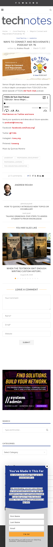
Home (5, 31)
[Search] (50, 10)
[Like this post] (30, 176)
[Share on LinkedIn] (40, 176)
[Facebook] (15, 3)
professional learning (13, 162)
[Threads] (37, 3)
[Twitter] (19, 3)
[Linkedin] (26, 3)
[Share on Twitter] (35, 176)
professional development (27, 158)
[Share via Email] (43, 176)
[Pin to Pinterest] (38, 176)
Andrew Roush (23, 48)
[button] (4, 256)
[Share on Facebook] (32, 176)
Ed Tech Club (30, 91)
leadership (8, 158)
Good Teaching (19, 31)
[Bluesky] (23, 3)
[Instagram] (30, 3)
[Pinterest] (33, 3)
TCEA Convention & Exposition (15, 166)
